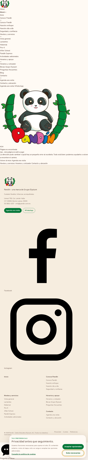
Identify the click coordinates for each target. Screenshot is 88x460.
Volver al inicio (5, 160)
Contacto (3, 75)
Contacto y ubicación (8, 83)
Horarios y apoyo (7, 59)
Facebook (8, 290)
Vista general (5, 39)
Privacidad (57, 432)
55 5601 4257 (9, 204)
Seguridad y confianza (8, 31)
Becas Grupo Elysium (8, 67)
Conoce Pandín (6, 18)
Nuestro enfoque (7, 25)
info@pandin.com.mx (22, 204)
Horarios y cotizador (8, 64)
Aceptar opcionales (73, 446)
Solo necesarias (73, 453)
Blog (2, 72)
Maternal (3, 44)
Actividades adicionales (9, 56)
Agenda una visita (7, 80)
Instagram (8, 368)
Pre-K (2, 47)
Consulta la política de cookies (24, 454)
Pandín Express (6, 53)
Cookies (65, 432)
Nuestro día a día (6, 28)
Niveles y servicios (7, 34)
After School (5, 50)
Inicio (2, 15)
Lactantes (4, 42)
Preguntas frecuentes (8, 70)
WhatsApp (19, 86)
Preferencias (74, 432)
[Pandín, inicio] (44, 4)
